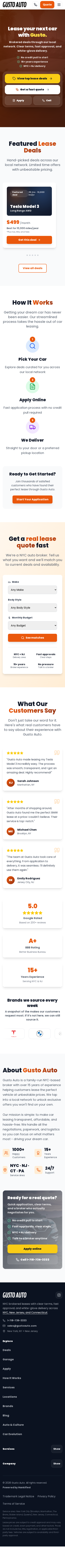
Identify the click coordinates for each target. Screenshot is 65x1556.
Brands (8, 1406)
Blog (6, 1415)
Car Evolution (12, 1434)
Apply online (33, 1249)
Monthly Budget (22, 617)
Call (48, 100)
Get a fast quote (32, 89)
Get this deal (27, 240)
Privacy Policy (47, 1496)
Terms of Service (14, 1504)
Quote (47, 5)
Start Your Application (32, 499)
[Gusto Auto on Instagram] (59, 1295)
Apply (20, 100)
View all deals (32, 268)
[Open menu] (59, 4)
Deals (7, 1350)
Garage (8, 1359)
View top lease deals (32, 78)
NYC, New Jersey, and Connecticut (25, 1312)
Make (15, 582)
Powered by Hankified (16, 1487)
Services (8, 1387)
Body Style (15, 599)
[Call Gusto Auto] (35, 4)
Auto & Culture (13, 1425)
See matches (35, 638)
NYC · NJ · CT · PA (19, 1168)
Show (56, 1449)
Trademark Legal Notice (18, 1496)
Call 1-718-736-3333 (34, 1260)
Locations (10, 1397)
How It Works (12, 1378)
